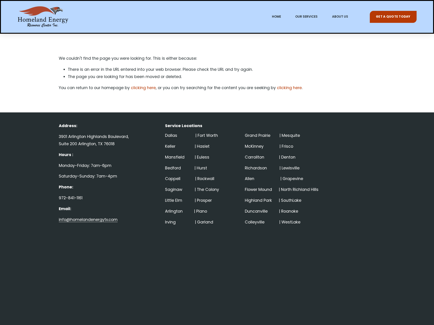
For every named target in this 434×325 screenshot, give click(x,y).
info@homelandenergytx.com (88, 219)
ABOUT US (340, 16)
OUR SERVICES (306, 16)
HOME (276, 16)
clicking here (143, 87)
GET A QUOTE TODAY (393, 16)
